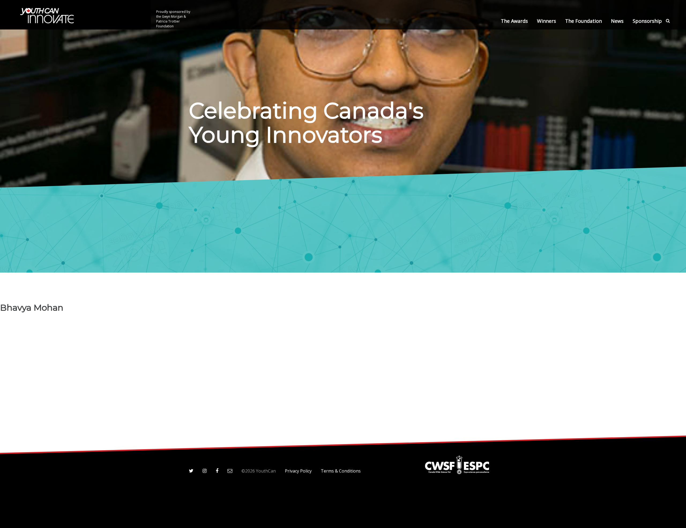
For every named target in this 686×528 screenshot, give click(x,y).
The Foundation (583, 21)
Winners (546, 21)
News (617, 21)
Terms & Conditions (341, 471)
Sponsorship (647, 21)
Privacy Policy (298, 471)
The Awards (514, 21)
